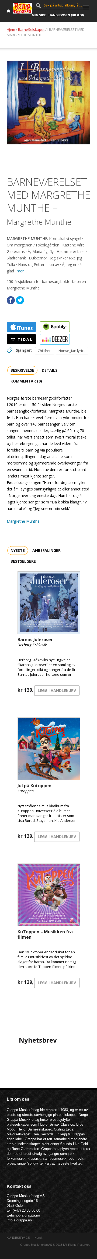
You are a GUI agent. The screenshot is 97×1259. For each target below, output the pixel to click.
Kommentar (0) (26, 381)
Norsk (38, 1237)
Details (49, 370)
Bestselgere (23, 561)
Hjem (11, 29)
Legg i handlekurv (57, 690)
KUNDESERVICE (18, 1237)
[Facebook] (11, 300)
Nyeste (18, 550)
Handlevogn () (66, 15)
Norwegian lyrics (71, 350)
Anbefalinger (46, 550)
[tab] (22, 370)
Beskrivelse (22, 370)
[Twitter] (20, 300)
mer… (22, 270)
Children (44, 350)
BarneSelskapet (31, 29)
